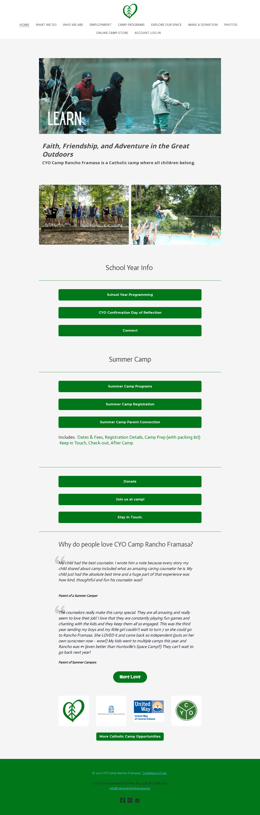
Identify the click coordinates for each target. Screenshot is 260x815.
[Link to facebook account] (122, 800)
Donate (130, 481)
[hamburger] (8, 6)
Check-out (98, 443)
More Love (130, 677)
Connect (130, 330)
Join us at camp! (130, 499)
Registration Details (124, 437)
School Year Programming (130, 295)
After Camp (122, 443)
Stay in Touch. (130, 517)
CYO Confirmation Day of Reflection (130, 313)
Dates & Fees (90, 437)
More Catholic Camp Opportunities (130, 736)
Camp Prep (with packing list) (172, 437)
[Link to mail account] (137, 800)
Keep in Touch (73, 443)
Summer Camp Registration (130, 404)
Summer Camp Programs (130, 386)
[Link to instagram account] (130, 800)
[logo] (130, 11)
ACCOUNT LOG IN (148, 33)
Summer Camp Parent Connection (130, 422)
